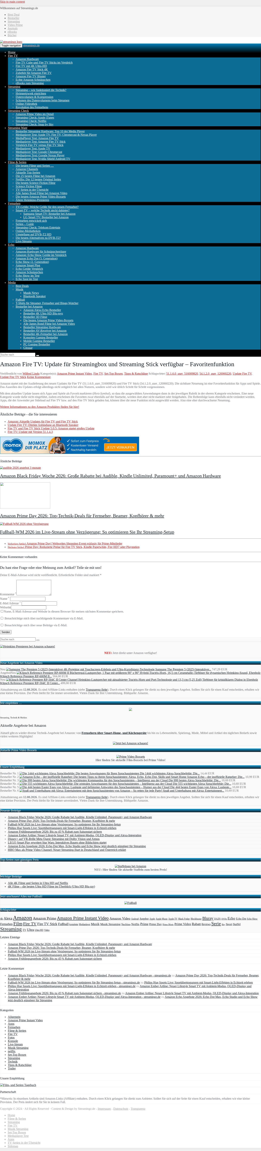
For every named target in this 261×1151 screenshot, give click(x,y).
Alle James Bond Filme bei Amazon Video (41, 193)
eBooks (12, 31)
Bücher (12, 35)
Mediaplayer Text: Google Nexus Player (40, 155)
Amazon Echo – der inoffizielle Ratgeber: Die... (216, 776)
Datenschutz (120, 1108)
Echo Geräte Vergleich (29, 268)
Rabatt (196, 924)
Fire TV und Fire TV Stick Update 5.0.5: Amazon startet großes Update (51, 428)
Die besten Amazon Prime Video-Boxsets (41, 196)
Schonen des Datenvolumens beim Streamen (42, 100)
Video (46, 930)
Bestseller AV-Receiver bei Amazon (44, 330)
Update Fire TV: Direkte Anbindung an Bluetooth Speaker (43, 425)
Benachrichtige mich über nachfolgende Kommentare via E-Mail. (44, 618)
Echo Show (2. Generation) (32, 262)
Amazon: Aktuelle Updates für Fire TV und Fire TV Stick (43, 421)
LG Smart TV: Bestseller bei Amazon (46, 217)
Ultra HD (39, 930)
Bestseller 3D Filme (35, 316)
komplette (73, 924)
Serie (216, 923)
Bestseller (13, 18)
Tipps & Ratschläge (136, 373)
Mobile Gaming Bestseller (39, 341)
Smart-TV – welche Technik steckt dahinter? (43, 210)
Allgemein (14, 1016)
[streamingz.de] (11, 41)
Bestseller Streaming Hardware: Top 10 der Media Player (50, 131)
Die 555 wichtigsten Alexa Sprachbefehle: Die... (202, 783)
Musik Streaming (110, 924)
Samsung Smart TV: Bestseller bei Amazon (49, 213)
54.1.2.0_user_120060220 (215, 373)
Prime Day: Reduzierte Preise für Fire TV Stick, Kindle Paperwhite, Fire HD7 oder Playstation (73, 547)
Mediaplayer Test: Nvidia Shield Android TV (43, 158)
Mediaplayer (84, 924)
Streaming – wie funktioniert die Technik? (41, 90)
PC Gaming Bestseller (36, 344)
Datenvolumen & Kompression (34, 97)
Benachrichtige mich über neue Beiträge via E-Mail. (36, 625)
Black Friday (184, 919)
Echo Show (252, 919)
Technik (13, 1061)
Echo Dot (241, 918)
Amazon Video (119, 918)
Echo (11, 244)
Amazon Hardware (27, 59)
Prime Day (155, 924)
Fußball (20, 299)
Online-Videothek (26, 103)
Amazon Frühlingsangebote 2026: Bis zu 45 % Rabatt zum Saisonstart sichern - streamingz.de (64, 993)
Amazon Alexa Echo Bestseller (42, 310)
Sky (223, 924)
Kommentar (8, 594)
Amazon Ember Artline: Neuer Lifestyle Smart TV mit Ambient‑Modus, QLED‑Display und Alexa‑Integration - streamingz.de (84, 996)
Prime (144, 924)
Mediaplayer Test (18, 1135)
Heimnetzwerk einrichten (31, 93)
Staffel (237, 924)
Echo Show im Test (27, 275)
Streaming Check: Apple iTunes (35, 117)
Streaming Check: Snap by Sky (34, 124)
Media (12, 282)
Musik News (31, 292)
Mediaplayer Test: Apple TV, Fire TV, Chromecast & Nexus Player (56, 134)
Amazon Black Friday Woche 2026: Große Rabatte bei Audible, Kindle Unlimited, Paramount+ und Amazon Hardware (110, 475)
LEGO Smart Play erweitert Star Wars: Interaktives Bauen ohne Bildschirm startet (57, 842)
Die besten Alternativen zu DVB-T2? (38, 237)
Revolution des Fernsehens (32, 107)
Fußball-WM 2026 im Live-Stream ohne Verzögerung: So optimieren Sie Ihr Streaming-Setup (87, 531)
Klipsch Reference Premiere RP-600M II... (26, 676)
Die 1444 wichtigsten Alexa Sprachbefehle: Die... (170, 773)
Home (11, 52)
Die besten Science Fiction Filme (35, 182)
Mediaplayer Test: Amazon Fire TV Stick (41, 141)
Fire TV (13, 55)
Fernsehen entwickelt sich (31, 220)
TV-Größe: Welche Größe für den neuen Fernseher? (47, 207)
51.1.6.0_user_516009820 (182, 373)
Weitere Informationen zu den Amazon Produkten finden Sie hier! (39, 406)
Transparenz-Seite (96, 689)
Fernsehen (14, 203)
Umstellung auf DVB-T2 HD (33, 234)
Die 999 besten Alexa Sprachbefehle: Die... (195, 780)
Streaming (14, 21)
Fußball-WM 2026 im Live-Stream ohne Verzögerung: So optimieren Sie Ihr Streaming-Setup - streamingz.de (74, 982)
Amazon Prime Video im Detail (35, 114)
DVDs (224, 919)
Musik (19, 289)
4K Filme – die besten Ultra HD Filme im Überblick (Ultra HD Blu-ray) (51, 886)
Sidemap (13, 1146)
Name (4, 598)
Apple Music (162, 918)
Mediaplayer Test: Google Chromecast (39, 152)
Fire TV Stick (47, 924)
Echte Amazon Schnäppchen (33, 79)
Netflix (135, 924)
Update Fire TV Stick (13, 377)
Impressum (104, 1108)
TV (24, 929)
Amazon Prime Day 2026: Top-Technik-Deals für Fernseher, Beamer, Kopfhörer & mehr (82, 515)
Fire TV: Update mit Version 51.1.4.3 (30, 431)
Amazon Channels (27, 169)
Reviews (206, 924)
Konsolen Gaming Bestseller (40, 337)
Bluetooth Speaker (34, 296)
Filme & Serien (17, 162)
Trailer (12, 1068)
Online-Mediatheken (28, 231)
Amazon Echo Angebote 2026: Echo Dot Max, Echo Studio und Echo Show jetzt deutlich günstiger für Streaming (77, 846)
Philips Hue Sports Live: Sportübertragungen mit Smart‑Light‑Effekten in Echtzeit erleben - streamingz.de (71, 986)
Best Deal (13, 14)
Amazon (22, 918)
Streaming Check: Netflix (31, 121)
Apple (152, 918)
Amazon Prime (44, 918)
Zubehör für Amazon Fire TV (34, 72)
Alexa (8, 918)
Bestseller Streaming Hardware (42, 327)
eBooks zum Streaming (30, 83)
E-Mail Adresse (10, 603)
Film (17, 923)
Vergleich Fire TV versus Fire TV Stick (39, 145)
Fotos (11, 1037)
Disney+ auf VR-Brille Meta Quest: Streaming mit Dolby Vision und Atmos (54, 839)
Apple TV (173, 918)
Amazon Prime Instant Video (74, 373)
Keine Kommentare (39, 377)
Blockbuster (196, 918)
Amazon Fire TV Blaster (31, 76)
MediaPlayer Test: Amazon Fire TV (37, 138)
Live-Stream (15, 1044)
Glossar (27, 347)
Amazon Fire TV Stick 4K (32, 69)
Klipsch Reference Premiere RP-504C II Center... (30, 683)
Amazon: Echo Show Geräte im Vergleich (41, 255)
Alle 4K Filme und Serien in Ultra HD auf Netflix (38, 883)
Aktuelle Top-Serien (28, 172)
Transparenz (138, 1108)
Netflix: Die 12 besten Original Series (38, 179)
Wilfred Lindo (31, 373)
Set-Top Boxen (113, 373)
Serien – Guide (25, 224)
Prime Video (182, 924)
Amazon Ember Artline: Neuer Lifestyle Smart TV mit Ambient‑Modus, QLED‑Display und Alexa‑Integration (74, 835)
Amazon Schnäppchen (29, 272)
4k (1, 918)
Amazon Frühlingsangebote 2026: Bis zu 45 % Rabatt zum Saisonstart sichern (55, 831)
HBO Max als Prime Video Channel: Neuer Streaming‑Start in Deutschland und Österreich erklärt (67, 849)
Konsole (13, 1041)
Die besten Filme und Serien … (35, 165)
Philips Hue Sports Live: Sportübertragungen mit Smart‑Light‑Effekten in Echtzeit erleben (62, 828)
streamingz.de (31, 45)
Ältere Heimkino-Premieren (32, 200)
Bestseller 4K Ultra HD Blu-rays (43, 313)
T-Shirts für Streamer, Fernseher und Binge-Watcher (47, 303)
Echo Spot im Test (27, 279)
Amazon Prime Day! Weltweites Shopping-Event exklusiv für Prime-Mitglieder (65, 543)
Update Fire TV (242, 373)
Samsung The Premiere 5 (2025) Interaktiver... (183, 669)
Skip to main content (12, 1)
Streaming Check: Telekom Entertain (38, 227)
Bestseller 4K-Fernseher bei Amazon (45, 334)
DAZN (217, 918)
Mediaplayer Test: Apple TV (33, 148)
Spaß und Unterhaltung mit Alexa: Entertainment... (193, 790)
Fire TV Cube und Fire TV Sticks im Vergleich (44, 62)
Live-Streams (24, 241)
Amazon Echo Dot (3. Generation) (37, 258)
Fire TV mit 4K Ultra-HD (31, 66)
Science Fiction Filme (29, 186)
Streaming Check (18, 110)
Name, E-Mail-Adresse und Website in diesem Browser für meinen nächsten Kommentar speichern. (64, 611)
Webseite (5, 607)
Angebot (144, 918)
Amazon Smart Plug (28, 265)
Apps (11, 1023)
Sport (229, 924)
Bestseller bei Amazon (29, 306)
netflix (11, 1051)
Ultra (30, 930)
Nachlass (125, 924)
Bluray (207, 918)
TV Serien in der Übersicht (32, 189)
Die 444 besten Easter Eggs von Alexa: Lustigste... (200, 787)
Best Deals (22, 286)
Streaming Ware (17, 127)
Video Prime (15, 25)
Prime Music (168, 924)
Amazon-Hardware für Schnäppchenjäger (41, 251)
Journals (13, 28)
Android (135, 919)
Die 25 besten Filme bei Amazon (35, 176)
